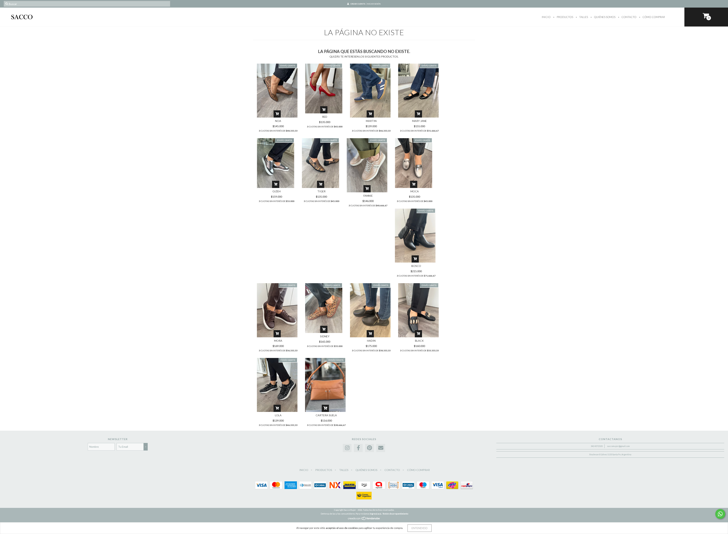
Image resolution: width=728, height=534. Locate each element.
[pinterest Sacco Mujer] (369, 448)
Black (419, 340)
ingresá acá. (375, 513)
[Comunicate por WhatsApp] (720, 514)
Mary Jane (419, 120)
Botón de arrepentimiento (395, 513)
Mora (278, 340)
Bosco (416, 265)
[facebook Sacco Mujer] (358, 448)
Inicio (546, 17)
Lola (278, 415)
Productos (564, 17)
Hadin (371, 340)
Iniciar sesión (374, 4)
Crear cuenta (357, 4)
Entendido (420, 528)
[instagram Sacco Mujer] (347, 448)
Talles (583, 17)
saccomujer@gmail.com (618, 446)
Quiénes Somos (604, 17)
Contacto (628, 17)
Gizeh (276, 191)
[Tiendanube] (364, 519)
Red (324, 116)
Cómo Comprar (653, 17)
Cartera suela (326, 415)
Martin (371, 120)
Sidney (324, 336)
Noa (278, 120)
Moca (414, 191)
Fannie (368, 195)
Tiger (321, 191)
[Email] (380, 448)
